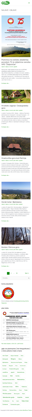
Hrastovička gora (14, 369)
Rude (23, 393)
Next (27, 273)
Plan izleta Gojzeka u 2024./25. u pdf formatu (12, 343)
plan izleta (15, 110)
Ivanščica (5, 372)
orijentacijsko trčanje (8, 386)
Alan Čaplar (5, 355)
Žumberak (5, 404)
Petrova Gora (12, 390)
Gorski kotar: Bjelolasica (11, 202)
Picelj (20, 390)
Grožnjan (4, 369)
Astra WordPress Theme (26, 410)
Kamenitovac (20, 372)
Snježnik (19, 397)
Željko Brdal (25, 401)
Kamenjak (5, 376)
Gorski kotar (23, 365)
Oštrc (17, 386)
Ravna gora (17, 393)
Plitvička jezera (7, 393)
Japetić (12, 372)
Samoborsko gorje (8, 397)
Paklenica (24, 386)
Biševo (20, 359)
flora (16, 365)
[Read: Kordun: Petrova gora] (16, 235)
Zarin (17, 401)
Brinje (26, 362)
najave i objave (5, 66)
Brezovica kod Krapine (16, 362)
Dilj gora (11, 365)
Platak (25, 390)
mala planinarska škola (8, 379)
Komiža (17, 376)
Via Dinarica (6, 401)
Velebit (27, 397)
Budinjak (4, 365)
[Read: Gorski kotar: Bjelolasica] (16, 190)
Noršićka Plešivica (7, 383)
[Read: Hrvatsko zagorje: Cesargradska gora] (16, 96)
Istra (23, 369)
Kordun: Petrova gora (10, 247)
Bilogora (13, 359)
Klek (11, 376)
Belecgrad (5, 359)
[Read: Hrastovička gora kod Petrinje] (16, 144)
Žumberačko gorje (15, 404)
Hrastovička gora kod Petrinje (13, 158)
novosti (11, 66)
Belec (22, 355)
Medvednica (20, 379)
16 (16, 273)
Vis (13, 401)
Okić (16, 383)
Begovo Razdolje (14, 355)
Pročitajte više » (5, 83)
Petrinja (5, 390)
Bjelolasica (5, 362)
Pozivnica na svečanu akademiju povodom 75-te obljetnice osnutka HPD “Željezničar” (15, 62)
